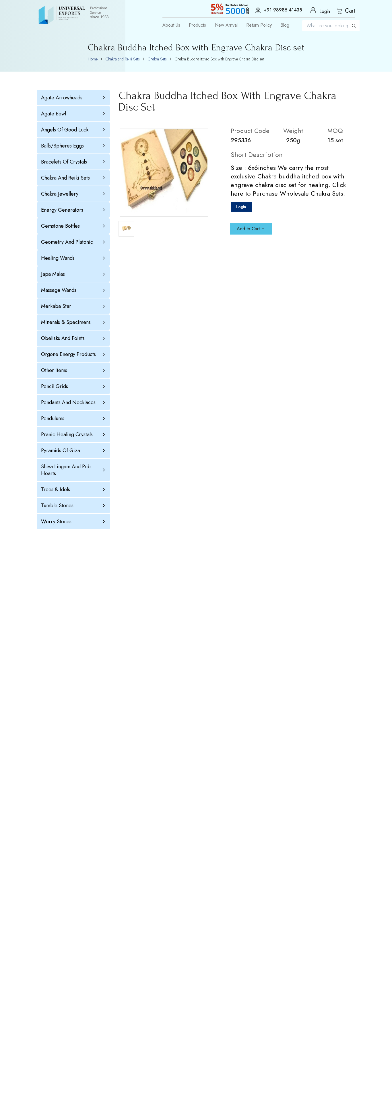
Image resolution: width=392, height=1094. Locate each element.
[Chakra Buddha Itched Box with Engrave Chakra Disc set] (164, 172)
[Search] (354, 25)
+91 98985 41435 (283, 10)
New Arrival (226, 25)
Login (241, 207)
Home (93, 59)
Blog (284, 25)
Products (197, 25)
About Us (171, 25)
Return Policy (259, 25)
